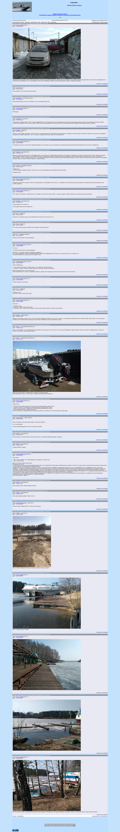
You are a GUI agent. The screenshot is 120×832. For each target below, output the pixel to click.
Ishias (17, 326)
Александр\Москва (20, 244)
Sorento (18, 165)
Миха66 (18, 130)
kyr (17, 234)
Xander (17, 315)
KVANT (18, 433)
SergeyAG (18, 118)
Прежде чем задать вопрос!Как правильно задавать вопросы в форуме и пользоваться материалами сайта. (60, 14)
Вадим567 (18, 98)
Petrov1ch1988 (19, 25)
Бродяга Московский (21, 502)
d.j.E (17, 87)
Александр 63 (19, 417)
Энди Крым (19, 108)
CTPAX (18, 513)
